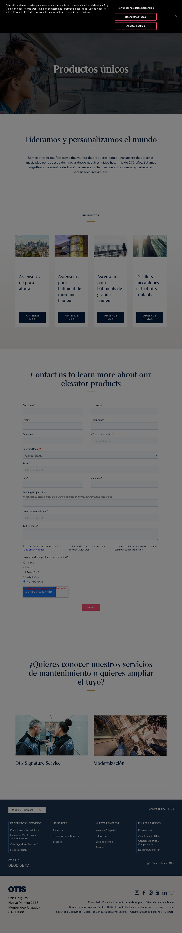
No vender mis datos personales (135, 7)
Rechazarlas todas (135, 16)
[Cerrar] (176, 16)
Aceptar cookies (135, 25)
